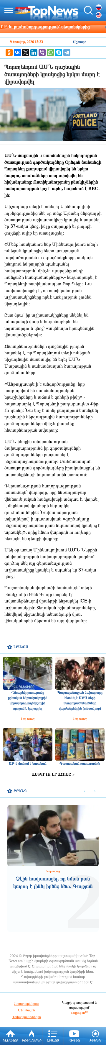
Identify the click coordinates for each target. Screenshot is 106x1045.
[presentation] (84, 791)
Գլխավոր (10, 1040)
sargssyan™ (79, 1012)
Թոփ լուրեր (32, 1040)
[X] (25, 52)
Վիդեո (74, 1040)
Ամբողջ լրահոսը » (53, 774)
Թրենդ (95, 1040)
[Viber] (42, 52)
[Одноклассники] (9, 52)
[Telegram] (66, 52)
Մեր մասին (26, 1010)
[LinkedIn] (33, 52)
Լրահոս (53, 1040)
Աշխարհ (79, 42)
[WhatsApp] (50, 52)
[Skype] (58, 52)
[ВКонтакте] (17, 52)
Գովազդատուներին (26, 1017)
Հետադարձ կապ (26, 1004)
